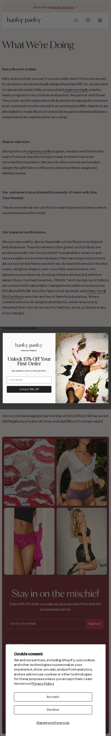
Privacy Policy (42, 684)
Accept (52, 697)
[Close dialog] (104, 336)
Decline (53, 710)
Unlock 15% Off (29, 389)
